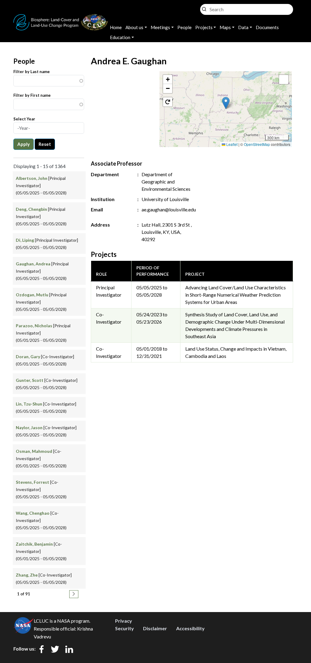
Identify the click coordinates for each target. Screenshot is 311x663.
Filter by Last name (31, 71)
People (184, 27)
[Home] (60, 18)
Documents (267, 27)
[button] (226, 103)
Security (124, 628)
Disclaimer (155, 628)
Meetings (160, 27)
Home (116, 27)
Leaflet (231, 144)
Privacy (123, 621)
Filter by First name (32, 95)
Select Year (24, 118)
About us (134, 27)
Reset (45, 144)
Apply (23, 144)
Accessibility (190, 628)
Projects (204, 27)
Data (243, 27)
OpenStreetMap (257, 144)
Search (204, 8)
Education (120, 37)
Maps (225, 27)
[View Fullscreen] (283, 79)
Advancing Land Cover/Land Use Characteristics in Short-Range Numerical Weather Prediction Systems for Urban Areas (235, 294)
